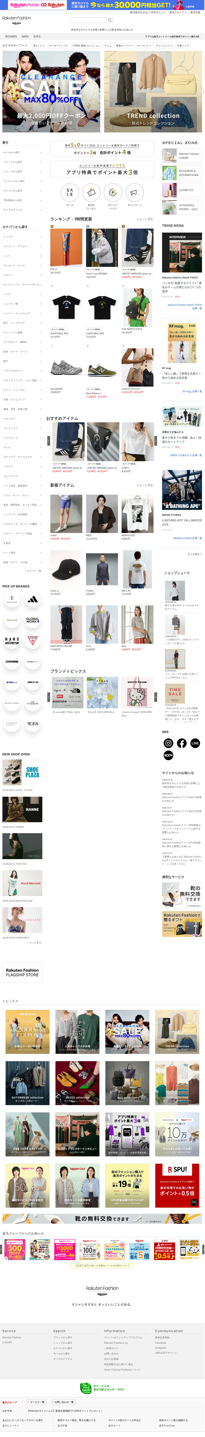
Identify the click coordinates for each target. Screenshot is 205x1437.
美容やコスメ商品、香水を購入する (76, 1420)
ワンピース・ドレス (14, 265)
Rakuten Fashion (33, 20)
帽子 (5, 361)
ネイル (7, 447)
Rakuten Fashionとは (116, 1342)
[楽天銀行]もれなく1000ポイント (147, 12)
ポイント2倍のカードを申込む (124, 1420)
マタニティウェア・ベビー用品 (20, 380)
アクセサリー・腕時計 (15, 341)
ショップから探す (13, 171)
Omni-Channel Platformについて (122, 1369)
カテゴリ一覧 (34, 570)
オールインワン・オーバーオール (21, 284)
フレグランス (10, 476)
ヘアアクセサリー (13, 370)
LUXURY (7, 1342)
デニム (108, 45)
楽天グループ (176, 12)
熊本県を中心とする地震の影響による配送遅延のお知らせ (102, 29)
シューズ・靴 (10, 303)
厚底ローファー (124, 45)
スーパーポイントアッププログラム (123, 1337)
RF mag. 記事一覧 (192, 391)
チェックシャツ (164, 45)
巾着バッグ (183, 45)
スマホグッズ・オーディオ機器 (20, 523)
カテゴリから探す (13, 190)
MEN (25, 36)
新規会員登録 (162, 1337)
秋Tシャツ (39, 45)
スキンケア (9, 418)
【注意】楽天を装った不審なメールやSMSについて (102, 1265)
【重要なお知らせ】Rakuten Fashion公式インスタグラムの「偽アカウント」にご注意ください (182, 860)
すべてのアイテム (13, 209)
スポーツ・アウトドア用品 (17, 533)
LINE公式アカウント (166, 1352)
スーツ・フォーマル (14, 389)
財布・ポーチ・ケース (15, 351)
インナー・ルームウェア (16, 313)
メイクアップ (10, 437)
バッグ (7, 294)
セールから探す (11, 152)
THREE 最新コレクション (86, 45)
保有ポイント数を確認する (173, 1420)
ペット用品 (9, 552)
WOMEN (11, 36)
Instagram (160, 1347)
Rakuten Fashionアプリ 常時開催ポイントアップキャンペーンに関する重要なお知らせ (181, 829)
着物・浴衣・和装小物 (15, 409)
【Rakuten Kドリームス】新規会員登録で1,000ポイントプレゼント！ (65, 1410)
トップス (8, 236)
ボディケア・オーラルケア (17, 456)
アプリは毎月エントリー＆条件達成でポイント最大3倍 (172, 36)
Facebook (160, 1342)
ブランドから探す (13, 161)
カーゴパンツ (144, 45)
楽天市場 (195, 12)
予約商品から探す (13, 200)
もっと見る (35, 942)
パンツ (7, 255)
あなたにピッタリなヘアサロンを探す (22, 1420)
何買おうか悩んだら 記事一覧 (186, 455)
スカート (8, 274)
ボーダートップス (58, 45)
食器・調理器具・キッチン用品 (20, 504)
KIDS (37, 36)
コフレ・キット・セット (16, 495)
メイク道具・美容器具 (15, 485)
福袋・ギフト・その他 (15, 562)
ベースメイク (10, 428)
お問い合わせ (111, 1353)
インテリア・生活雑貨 (15, 514)
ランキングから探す (14, 181)
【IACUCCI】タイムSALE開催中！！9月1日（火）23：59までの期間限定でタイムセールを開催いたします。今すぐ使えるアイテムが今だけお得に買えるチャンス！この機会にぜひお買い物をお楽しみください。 (182, 719)
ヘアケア (8, 466)
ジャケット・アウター (15, 246)
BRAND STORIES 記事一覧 (187, 538)
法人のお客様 (111, 1358)
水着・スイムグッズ (14, 399)
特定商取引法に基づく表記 (118, 1364)
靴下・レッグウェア (14, 322)
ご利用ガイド (111, 1348)
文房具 (7, 543)
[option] (51, 91)
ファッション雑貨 (13, 332)
